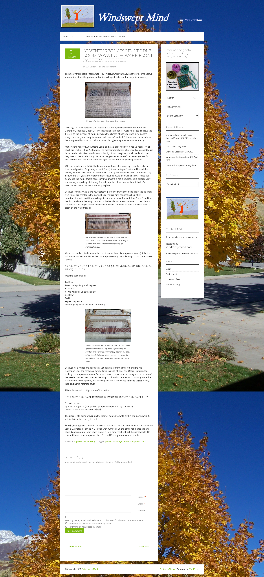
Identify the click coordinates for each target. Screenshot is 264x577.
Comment (138, 468)
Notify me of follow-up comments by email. (90, 523)
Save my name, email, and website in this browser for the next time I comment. (104, 520)
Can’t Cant (170, 146)
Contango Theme (168, 569)
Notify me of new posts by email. (84, 526)
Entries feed (171, 274)
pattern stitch (111, 441)
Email (140, 503)
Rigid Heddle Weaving (84, 441)
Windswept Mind (90, 569)
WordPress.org (173, 284)
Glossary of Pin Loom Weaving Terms (103, 36)
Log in (168, 268)
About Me (69, 36)
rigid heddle (124, 441)
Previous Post (74, 546)
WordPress (194, 569)
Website (141, 510)
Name (141, 496)
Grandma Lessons (174, 151)
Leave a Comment (107, 66)
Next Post (145, 546)
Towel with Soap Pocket (176, 165)
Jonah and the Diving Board (178, 157)
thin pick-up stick (138, 441)
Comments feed (173, 279)
